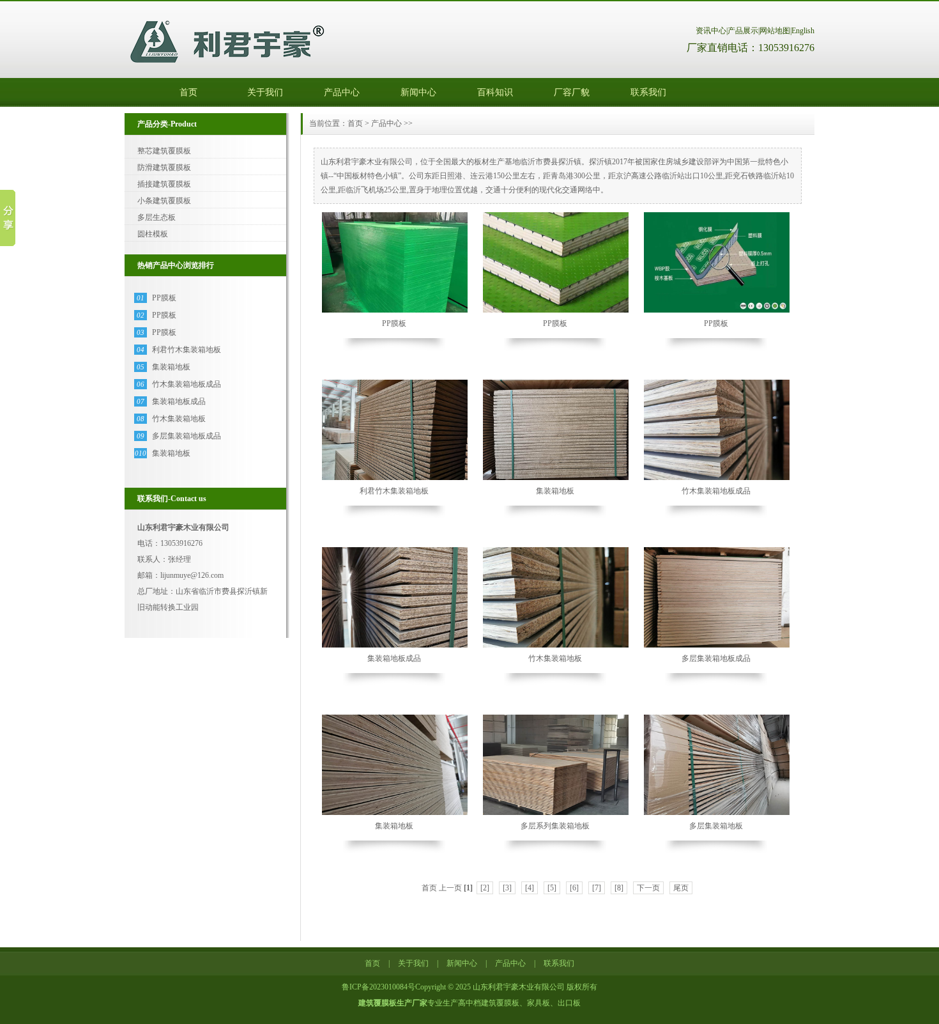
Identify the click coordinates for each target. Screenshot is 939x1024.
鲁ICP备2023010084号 (378, 986)
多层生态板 (156, 217)
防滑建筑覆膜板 (164, 167)
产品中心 (342, 92)
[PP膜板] (395, 311)
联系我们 (648, 92)
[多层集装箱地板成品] (717, 646)
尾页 (681, 887)
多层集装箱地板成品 (186, 435)
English (802, 30)
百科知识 (495, 92)
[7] (596, 887)
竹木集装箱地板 (179, 418)
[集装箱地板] (556, 478)
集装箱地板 (171, 366)
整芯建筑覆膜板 (164, 150)
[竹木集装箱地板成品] (717, 478)
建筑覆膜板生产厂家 (392, 1002)
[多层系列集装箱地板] (556, 813)
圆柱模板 (152, 233)
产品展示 (743, 30)
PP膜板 (164, 297)
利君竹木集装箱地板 (186, 349)
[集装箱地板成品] (395, 646)
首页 (188, 92)
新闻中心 (418, 92)
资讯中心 (711, 30)
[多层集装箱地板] (717, 813)
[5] (551, 887)
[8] (619, 887)
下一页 (648, 887)
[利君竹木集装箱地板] (395, 478)
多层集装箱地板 (716, 825)
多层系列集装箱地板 (555, 825)
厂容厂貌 (572, 92)
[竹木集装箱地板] (556, 646)
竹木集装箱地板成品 (186, 384)
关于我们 (265, 92)
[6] (574, 887)
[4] (529, 887)
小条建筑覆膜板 (164, 200)
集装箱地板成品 (179, 401)
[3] (507, 887)
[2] (484, 887)
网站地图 (775, 30)
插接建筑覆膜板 (164, 184)
